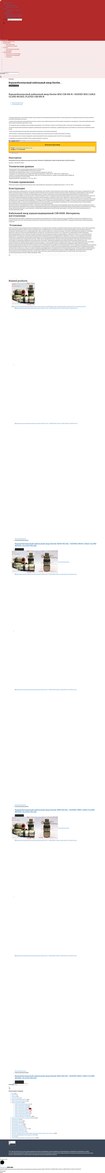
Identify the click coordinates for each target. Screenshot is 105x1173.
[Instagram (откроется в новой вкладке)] (5, 33)
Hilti (13, 1093)
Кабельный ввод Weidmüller (23, 1116)
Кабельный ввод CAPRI (21, 1105)
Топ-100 (14, 1136)
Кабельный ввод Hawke (34, 140)
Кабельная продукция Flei (19, 1099)
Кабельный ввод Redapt (22, 1115)
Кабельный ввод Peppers (22, 1112)
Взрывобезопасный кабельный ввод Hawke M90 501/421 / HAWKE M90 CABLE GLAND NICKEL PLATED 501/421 (55, 811)
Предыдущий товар (17, 103)
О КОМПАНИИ (7, 52)
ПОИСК (5, 19)
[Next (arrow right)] (2, 1172)
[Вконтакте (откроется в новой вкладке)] (5, 30)
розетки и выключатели (19, 1131)
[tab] (54, 153)
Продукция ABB (16, 1119)
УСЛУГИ (5, 47)
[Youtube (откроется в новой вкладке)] (5, 35)
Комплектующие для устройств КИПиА (23, 1118)
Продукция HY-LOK (17, 1124)
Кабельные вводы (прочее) (22, 1104)
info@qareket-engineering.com (23, 148)
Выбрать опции (13, 85)
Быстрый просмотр (80, 306)
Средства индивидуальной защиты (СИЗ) (23, 1135)
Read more (19, 549)
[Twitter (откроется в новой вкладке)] (5, 26)
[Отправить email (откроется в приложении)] (5, 37)
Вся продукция (10, 44)
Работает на (3, 1167)
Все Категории (16, 1098)
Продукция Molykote (18, 1127)
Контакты (9, 57)
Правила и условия (11, 46)
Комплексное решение (12, 49)
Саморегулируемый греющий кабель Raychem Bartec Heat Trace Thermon (33, 1133)
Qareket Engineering (9, 41)
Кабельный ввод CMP (21, 1107)
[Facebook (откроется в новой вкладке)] (5, 28)
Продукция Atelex (17, 1121)
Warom (14, 1096)
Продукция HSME (17, 1122)
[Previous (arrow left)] (0, 1172)
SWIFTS (14, 1095)
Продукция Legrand (17, 1125)
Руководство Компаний (13, 55)
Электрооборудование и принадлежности (24, 1138)
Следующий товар (17, 104)
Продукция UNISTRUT (18, 1130)
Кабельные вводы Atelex (19, 1101)
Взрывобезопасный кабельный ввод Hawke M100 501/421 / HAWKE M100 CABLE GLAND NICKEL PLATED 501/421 (55, 544)
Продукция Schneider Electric (20, 1128)
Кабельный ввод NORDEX (22, 1110)
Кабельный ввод (16, 1102)
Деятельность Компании (13, 53)
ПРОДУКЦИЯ (7, 43)
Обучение (9, 50)
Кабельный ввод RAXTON (22, 1113)
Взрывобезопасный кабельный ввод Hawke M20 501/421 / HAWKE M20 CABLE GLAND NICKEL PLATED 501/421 (55, 1077)
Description (15, 153)
